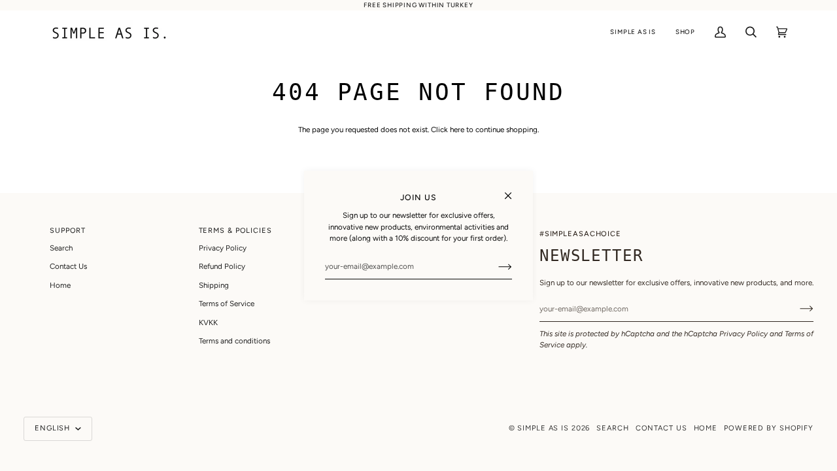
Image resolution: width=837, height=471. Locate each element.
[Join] (494, 266)
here (457, 129)
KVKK (208, 322)
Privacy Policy (743, 333)
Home (60, 285)
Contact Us (68, 266)
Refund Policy (222, 266)
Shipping (214, 285)
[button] (632, 32)
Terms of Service (226, 303)
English (54, 428)
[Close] (513, 190)
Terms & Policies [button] (235, 230)
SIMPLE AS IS (543, 428)
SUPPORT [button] (68, 230)
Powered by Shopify (768, 428)
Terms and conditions (234, 340)
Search (61, 248)
